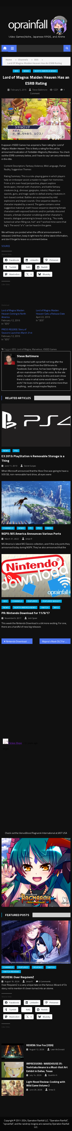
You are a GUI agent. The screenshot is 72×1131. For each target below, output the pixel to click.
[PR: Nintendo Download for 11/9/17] (36, 575)
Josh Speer (32, 618)
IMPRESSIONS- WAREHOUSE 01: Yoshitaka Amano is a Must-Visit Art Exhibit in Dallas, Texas (47, 1067)
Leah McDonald (57, 1049)
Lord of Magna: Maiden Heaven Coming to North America (14, 314)
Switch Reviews (11, 971)
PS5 (39, 528)
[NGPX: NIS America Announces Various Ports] (36, 502)
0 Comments (44, 981)
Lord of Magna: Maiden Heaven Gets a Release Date (50, 312)
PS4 (16, 450)
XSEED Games (50, 349)
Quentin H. (53, 1075)
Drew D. (52, 1089)
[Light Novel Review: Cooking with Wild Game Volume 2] (13, 1088)
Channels (8, 528)
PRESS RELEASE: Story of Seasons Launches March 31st (17, 331)
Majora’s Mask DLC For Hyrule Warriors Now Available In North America (56, 641)
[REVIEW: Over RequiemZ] (36, 942)
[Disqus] (36, 689)
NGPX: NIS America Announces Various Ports (31, 533)
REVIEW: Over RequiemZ (18, 977)
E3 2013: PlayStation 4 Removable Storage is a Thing (33, 458)
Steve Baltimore (39, 89)
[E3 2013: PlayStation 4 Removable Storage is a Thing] (36, 425)
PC (30, 528)
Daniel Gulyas (30, 465)
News (26, 70)
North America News (45, 70)
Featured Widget (51, 601)
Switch (44, 607)
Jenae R (28, 538)
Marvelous (37, 349)
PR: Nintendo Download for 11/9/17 (26, 613)
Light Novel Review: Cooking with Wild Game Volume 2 (45, 1084)
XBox (49, 528)
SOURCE (6, 246)
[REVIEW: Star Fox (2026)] (13, 1051)
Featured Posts (17, 915)
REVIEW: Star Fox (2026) (39, 1045)
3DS (16, 70)
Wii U (56, 607)
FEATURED (32, 601)
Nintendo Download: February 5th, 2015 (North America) (19, 641)
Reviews (37, 967)
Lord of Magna (24, 349)
